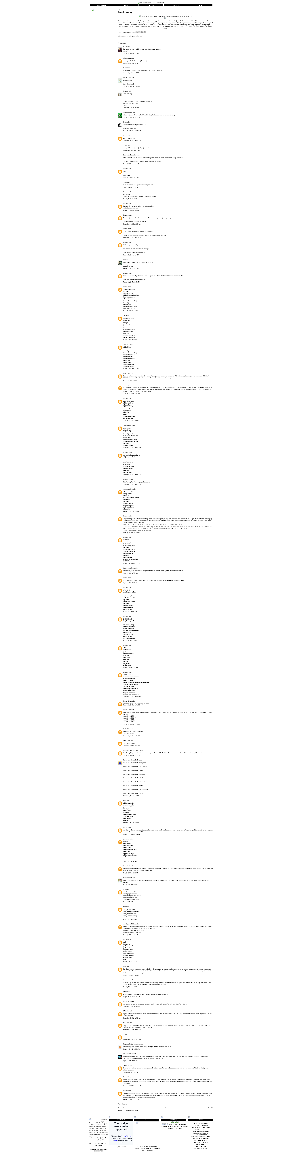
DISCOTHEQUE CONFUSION (201, 1127)
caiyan (125, 315)
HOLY (205, 1129)
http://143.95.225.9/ (128, 716)
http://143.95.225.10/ (129, 720)
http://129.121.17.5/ (128, 733)
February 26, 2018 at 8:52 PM (131, 563)
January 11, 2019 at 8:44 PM (131, 823)
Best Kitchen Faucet (203, 389)
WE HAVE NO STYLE (200, 1148)
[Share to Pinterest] (144, 32)
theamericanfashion (128, 568)
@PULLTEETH (121, 1146)
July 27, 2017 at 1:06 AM (130, 380)
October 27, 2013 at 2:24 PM (131, 107)
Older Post (210, 1107)
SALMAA (126, 1011)
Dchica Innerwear (128, 1054)
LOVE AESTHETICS (201, 1135)
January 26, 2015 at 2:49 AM (131, 282)
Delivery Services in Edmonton (132, 750)
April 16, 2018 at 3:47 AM (130, 583)
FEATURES (175, 5)
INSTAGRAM (101, 5)
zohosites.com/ (142, 387)
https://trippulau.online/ (129, 909)
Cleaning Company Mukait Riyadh (133, 520)
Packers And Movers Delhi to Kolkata (134, 778)
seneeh (125, 991)
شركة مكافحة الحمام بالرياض (160, 526)
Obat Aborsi (126, 482)
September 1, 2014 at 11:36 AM (132, 224)
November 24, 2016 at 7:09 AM (132, 311)
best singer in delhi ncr (129, 924)
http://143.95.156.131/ (129, 718)
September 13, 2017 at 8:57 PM (132, 448)
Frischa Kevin (127, 701)
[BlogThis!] (137, 32)
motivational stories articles (130, 208)
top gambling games (195, 830)
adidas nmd (126, 452)
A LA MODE (198, 1129)
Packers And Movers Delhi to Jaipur (133, 770)
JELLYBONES (204, 1131)
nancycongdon (127, 385)
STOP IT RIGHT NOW (200, 1140)
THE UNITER (165, 1126)
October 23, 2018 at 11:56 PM (131, 755)
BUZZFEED (182, 1125)
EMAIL (200, 5)
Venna (125, 889)
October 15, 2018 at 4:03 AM (131, 736)
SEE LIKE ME (174, 1126)
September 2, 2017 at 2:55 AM (131, 394)
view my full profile (98, 1139)
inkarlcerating (127, 58)
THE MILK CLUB (200, 1144)
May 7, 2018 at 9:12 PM (130, 612)
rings (141, 36)
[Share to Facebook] (142, 32)
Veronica (125, 192)
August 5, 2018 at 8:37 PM (130, 667)
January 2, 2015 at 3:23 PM (131, 268)
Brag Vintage (154, 16)
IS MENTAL (196, 1131)
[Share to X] (140, 32)
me (134, 36)
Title (176, 376)
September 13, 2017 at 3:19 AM (132, 421)
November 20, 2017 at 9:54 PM (132, 484)
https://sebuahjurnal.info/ (130, 892)
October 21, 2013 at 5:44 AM (131, 86)
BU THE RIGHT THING (200, 1123)
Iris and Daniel (127, 77)
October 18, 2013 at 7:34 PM (131, 63)
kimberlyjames (127, 373)
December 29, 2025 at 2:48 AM (132, 1086)
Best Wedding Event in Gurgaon (132, 932)
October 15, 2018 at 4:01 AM (131, 724)
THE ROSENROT (200, 1146)
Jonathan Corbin (127, 877)
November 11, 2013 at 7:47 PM (132, 131)
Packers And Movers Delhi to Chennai (134, 782)
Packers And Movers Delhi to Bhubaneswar (135, 789)
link (192, 1081)
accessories (125, 36)
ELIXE (125, 46)
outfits (137, 36)
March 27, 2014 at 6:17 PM (131, 177)
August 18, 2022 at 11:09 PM (131, 997)
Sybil (124, 122)
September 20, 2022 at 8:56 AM (132, 1029)
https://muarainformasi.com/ (131, 911)
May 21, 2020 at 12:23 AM (130, 873)
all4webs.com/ (147, 376)
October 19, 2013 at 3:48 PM (131, 73)
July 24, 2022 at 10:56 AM (130, 987)
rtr (123, 1034)
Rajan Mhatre (127, 866)
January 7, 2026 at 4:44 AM (131, 1099)
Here (162, 387)
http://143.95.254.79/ (129, 722)
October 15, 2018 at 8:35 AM (131, 745)
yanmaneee (126, 839)
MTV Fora (140, 21)
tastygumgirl (126, 175)
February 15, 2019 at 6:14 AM (131, 834)
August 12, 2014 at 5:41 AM (131, 210)
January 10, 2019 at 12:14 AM (131, 796)
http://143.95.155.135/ (129, 743)
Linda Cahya (126, 729)
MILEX (125, 135)
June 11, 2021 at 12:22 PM (130, 962)
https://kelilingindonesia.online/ (132, 895)
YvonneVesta (127, 1077)
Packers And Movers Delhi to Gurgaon (134, 774)
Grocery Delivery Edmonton (193, 753)
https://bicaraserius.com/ (130, 917)
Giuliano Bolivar (127, 112)
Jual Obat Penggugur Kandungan (140, 482)
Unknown (126, 168)
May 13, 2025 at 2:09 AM (130, 1072)
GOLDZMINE (184, 1126)
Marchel (125, 68)
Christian (125, 91)
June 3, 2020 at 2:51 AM (130, 902)
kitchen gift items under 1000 (162, 1046)
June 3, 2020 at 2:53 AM (130, 919)
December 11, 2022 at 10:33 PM (132, 1039)
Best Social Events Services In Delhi (133, 930)
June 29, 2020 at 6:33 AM (130, 935)
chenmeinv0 (126, 344)
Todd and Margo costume (148, 1093)
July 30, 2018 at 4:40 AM (130, 640)
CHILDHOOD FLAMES (201, 1125)
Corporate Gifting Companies (131, 1044)
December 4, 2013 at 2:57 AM (131, 150)
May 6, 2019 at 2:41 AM (130, 861)
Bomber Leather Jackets (129, 155)
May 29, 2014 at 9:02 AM (130, 187)
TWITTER (151, 5)
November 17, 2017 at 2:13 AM (132, 475)
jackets (130, 36)
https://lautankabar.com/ (129, 913)
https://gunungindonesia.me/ (131, 899)
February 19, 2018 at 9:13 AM (131, 532)
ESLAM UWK (127, 1001)
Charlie (125, 145)
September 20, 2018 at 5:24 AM (132, 696)
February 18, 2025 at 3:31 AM (131, 1049)
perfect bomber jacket (174, 21)
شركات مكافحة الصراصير (192, 1025)
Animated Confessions (129, 128)
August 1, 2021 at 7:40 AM (131, 975)
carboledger (126, 1065)
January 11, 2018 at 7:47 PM (131, 511)
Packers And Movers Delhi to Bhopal (133, 793)
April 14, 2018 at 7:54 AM (130, 573)
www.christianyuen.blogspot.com (143, 101)
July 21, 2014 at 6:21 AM (130, 199)
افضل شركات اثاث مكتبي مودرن (163, 1004)
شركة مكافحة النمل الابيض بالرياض (159, 524)
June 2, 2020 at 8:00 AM (130, 884)
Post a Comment (122, 1104)
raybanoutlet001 (127, 425)
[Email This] (135, 32)
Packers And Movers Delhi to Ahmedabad (135, 766)
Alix (124, 259)
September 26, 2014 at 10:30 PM (132, 237)
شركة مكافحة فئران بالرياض (129, 530)
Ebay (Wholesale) (187, 16)
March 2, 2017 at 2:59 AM (130, 340)
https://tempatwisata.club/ (130, 897)
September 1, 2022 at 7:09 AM (131, 1006)
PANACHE (194, 1137)
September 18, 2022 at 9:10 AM (132, 1018)
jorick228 (125, 827)
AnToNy (125, 1090)
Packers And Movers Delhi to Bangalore (134, 763)
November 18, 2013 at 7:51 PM (132, 140)
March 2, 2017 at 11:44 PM (131, 368)
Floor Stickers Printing (141, 870)
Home (165, 1107)
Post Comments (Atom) (132, 1110)
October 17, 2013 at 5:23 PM (131, 53)
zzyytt (124, 800)
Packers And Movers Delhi (130, 760)
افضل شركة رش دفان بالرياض (144, 530)
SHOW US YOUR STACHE (201, 1138)
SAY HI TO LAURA (204, 1137)
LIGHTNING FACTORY (200, 1133)
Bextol (125, 966)
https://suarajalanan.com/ (130, 915)
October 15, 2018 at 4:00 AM (131, 705)
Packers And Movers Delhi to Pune (133, 785)
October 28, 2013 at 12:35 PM (131, 117)
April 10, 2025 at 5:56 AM (130, 1061)
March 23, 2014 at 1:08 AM (131, 164)
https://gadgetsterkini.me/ (130, 894)
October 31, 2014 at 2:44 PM (131, 255)
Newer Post (121, 1107)
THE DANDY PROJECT (200, 1142)
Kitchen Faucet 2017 (161, 389)
